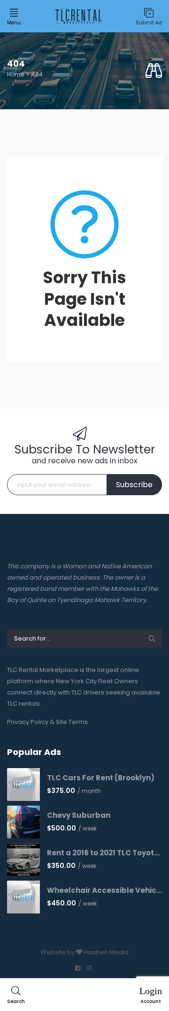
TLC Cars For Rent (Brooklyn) (100, 778)
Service (25, 138)
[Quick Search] (154, 71)
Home (15, 74)
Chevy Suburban (78, 815)
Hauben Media (106, 952)
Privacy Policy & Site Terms (47, 721)
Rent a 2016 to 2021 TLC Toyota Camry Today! (104, 853)
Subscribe (134, 484)
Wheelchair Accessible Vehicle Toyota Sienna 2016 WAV (104, 890)
